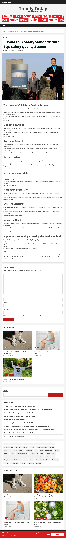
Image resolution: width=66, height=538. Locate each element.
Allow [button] (57, 534)
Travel (6, 463)
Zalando (38, 463)
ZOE (6, 50)
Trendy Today (33, 8)
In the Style (29, 450)
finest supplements (42, 447)
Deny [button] (48, 534)
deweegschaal (8, 447)
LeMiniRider (49, 450)
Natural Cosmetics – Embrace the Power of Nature (19, 416)
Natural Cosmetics (22, 453)
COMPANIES (38, 518)
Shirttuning (29, 456)
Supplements (8, 460)
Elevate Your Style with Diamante (17, 367)
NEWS (5, 37)
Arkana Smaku (28, 444)
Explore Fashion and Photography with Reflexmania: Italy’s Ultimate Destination (28, 429)
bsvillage (51, 444)
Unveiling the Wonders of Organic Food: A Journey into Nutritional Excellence (27, 409)
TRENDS (11, 375)
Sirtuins (48, 456)
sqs (8, 251)
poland (48, 453)
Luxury (6, 453)
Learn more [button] (13, 535)
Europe (25, 447)
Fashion (32, 447)
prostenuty (7, 456)
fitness (52, 447)
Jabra (41, 450)
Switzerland (17, 460)
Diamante (18, 447)
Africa (6, 444)
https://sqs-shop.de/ (33, 108)
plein (41, 453)
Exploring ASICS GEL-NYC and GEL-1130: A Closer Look (17, 340)
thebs (31, 460)
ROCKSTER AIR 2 (18, 456)
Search (5, 390)
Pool (53, 453)
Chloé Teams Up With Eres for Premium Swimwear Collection (15, 257)
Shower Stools (39, 456)
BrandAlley (43, 444)
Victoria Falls (14, 463)
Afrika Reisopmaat (15, 444)
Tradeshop (55, 460)
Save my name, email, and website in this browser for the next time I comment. (28, 316)
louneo (57, 450)
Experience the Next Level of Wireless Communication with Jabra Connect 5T (27, 426)
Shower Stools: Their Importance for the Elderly (48, 340)
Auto (36, 444)
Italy (35, 450)
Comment (6, 273)
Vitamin (23, 463)
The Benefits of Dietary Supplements (15, 419)
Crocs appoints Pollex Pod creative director (49, 256)
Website (6, 309)
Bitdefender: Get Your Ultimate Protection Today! (19, 433)
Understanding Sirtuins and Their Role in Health (18, 423)
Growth (14, 450)
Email (5, 302)
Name (5, 296)
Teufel (25, 460)
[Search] (63, 25)
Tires (47, 460)
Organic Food (34, 453)
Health (21, 450)
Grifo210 (7, 450)
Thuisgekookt (39, 460)
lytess (12, 453)
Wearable (31, 463)
